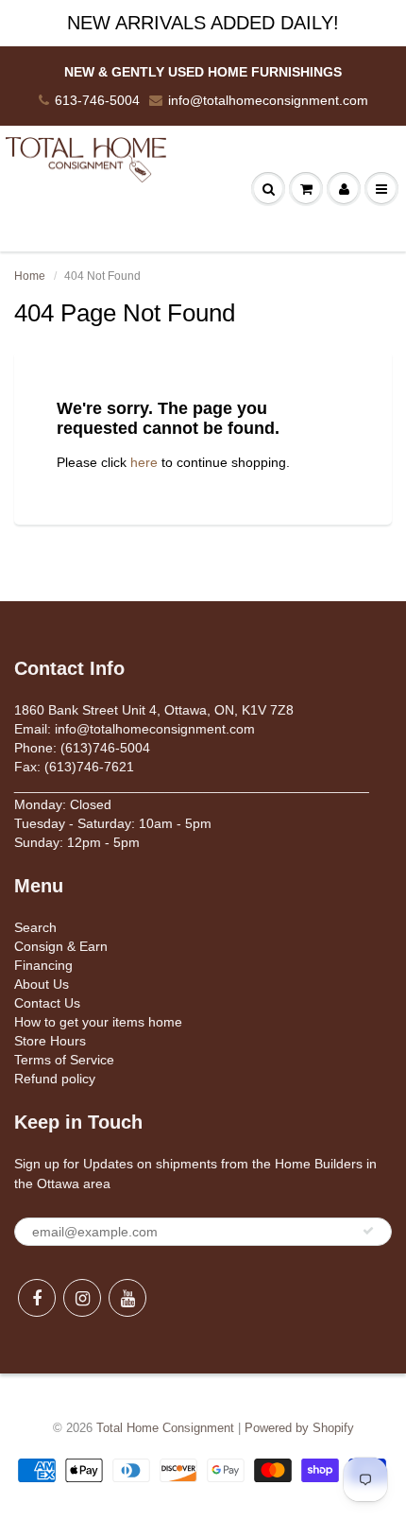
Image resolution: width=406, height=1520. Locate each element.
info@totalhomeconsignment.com (268, 100)
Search (35, 927)
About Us (41, 984)
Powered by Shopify (299, 1428)
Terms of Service (64, 1059)
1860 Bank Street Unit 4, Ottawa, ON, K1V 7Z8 (154, 709)
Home (29, 276)
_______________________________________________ (191, 785)
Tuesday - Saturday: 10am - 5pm (112, 823)
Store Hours (50, 1040)
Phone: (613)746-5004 (82, 747)
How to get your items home (98, 1021)
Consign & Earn (61, 946)
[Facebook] (37, 1298)
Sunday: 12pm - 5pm (77, 842)
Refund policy (54, 1078)
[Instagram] (82, 1298)
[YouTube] (127, 1298)
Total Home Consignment (165, 1428)
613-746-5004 (97, 100)
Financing (43, 965)
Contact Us (47, 1002)
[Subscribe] (368, 1231)
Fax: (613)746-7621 (74, 766)
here (144, 462)
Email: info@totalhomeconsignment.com (134, 728)
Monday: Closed (62, 804)
